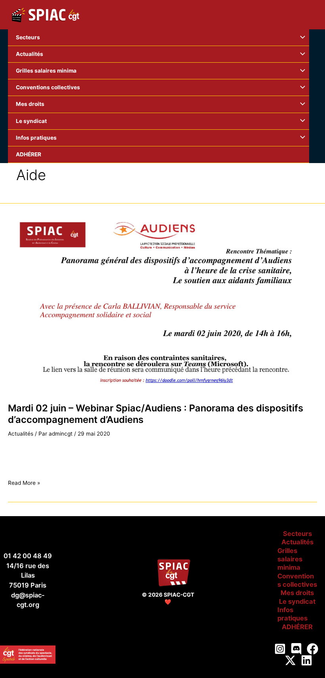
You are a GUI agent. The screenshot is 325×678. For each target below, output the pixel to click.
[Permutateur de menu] (300, 37)
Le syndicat (297, 601)
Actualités (20, 433)
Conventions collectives (297, 580)
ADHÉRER (297, 627)
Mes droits (297, 593)
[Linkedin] (306, 660)
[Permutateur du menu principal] (309, 15)
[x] (290, 660)
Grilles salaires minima (289, 559)
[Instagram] (280, 649)
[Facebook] (312, 649)
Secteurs (297, 534)
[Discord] (296, 649)
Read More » (24, 483)
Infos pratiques (292, 614)
